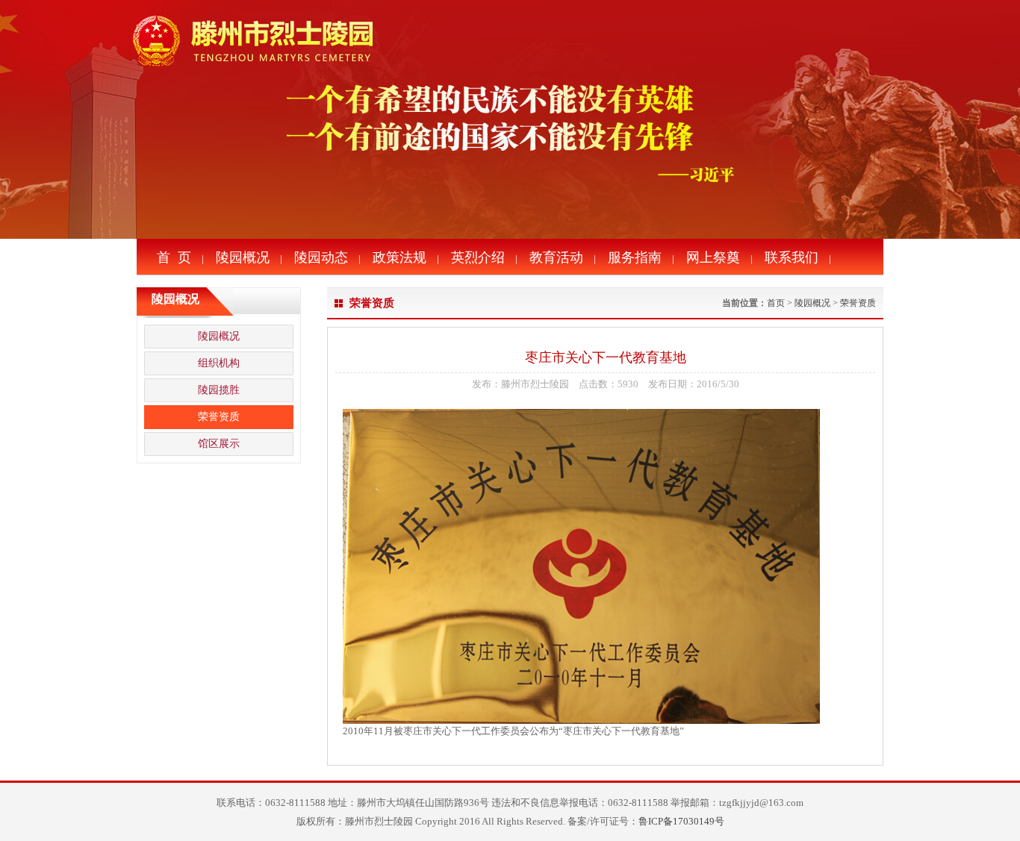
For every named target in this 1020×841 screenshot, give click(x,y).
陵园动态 (321, 257)
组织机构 (219, 363)
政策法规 (399, 257)
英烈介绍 (478, 257)
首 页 (174, 257)
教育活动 (556, 257)
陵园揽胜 (219, 390)
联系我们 (791, 257)
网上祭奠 (713, 257)
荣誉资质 (219, 416)
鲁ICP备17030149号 (681, 821)
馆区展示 (219, 443)
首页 (776, 303)
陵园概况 (243, 257)
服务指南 (635, 257)
